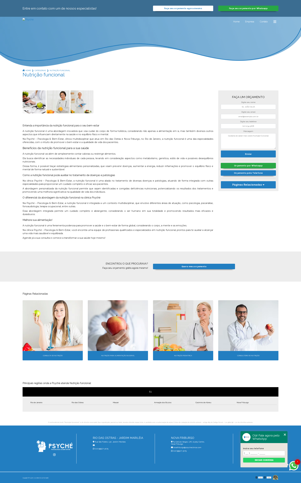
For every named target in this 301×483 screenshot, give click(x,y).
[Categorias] (274, 22)
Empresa (249, 21)
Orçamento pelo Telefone (248, 173)
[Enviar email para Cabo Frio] (111, 445)
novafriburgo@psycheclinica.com (187, 447)
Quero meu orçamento (194, 266)
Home (236, 21)
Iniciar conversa (264, 460)
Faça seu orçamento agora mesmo (183, 8)
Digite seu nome (248, 102)
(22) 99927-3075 (101, 449)
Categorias (40, 70)
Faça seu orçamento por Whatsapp (248, 8)
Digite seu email (248, 112)
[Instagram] (54, 454)
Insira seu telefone (253, 448)
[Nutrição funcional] (34, 101)
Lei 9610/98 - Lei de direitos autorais (239, 422)
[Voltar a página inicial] (28, 21)
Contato (264, 21)
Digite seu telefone (248, 121)
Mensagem (248, 131)
